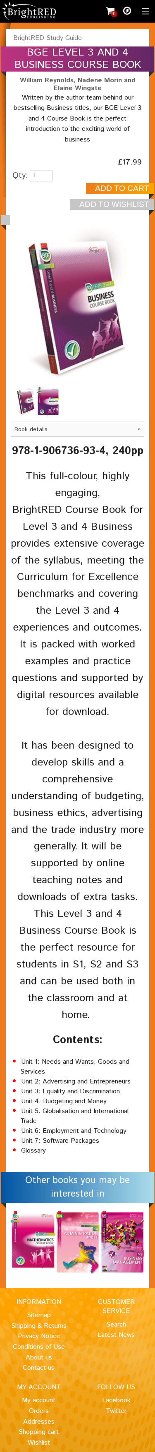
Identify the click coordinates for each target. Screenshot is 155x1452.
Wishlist (39, 1442)
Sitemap (39, 1315)
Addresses (39, 1421)
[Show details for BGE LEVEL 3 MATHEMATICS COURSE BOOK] (33, 1240)
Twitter (116, 1411)
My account (38, 1400)
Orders (39, 1411)
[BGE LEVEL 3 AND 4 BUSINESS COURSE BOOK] (27, 401)
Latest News (116, 1335)
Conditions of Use (39, 1347)
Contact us (39, 1368)
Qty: (20, 175)
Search (116, 1324)
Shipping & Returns (39, 1326)
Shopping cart (39, 1432)
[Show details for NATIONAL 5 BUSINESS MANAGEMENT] (122, 1242)
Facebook (116, 1400)
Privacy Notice (39, 1336)
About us (39, 1357)
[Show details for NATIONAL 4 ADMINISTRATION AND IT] (77, 1242)
